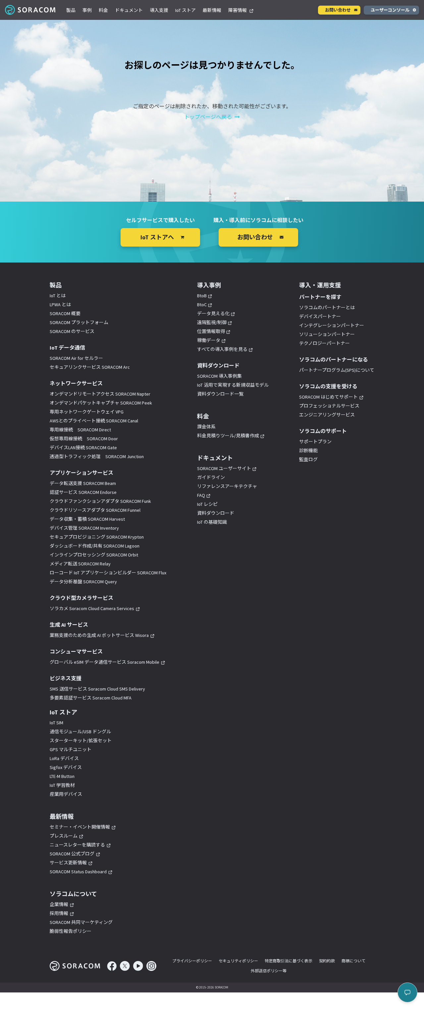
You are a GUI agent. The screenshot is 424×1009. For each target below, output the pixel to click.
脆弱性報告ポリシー (70, 931)
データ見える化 (213, 313)
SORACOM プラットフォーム (79, 322)
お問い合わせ (338, 10)
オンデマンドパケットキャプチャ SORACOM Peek (101, 403)
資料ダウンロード (215, 513)
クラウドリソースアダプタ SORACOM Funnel (95, 510)
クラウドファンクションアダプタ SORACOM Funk (100, 501)
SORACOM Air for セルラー (76, 358)
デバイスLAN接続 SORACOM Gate (83, 448)
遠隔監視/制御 (212, 322)
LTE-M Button (62, 776)
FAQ (201, 495)
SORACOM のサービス (72, 331)
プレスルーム (64, 836)
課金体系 (206, 427)
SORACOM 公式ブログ (72, 854)
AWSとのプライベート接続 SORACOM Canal (94, 421)
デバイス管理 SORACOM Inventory (84, 528)
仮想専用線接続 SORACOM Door (84, 439)
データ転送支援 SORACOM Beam (83, 483)
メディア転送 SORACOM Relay (80, 564)
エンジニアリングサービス (327, 415)
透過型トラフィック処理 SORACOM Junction (97, 456)
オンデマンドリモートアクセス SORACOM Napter (100, 394)
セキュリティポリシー (238, 960)
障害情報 (238, 10)
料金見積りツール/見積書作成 (228, 436)
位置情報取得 (211, 331)
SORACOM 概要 (65, 313)
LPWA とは (60, 305)
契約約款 (327, 960)
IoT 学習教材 (62, 785)
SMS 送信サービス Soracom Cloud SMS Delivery (97, 689)
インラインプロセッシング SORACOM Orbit (94, 555)
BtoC (202, 305)
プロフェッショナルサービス (329, 406)
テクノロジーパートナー (324, 343)
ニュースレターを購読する (77, 845)
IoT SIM (56, 723)
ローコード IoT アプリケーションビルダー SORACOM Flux (108, 573)
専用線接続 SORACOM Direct (80, 430)
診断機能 (308, 451)
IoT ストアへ (157, 237)
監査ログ (308, 459)
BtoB (202, 296)
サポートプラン (315, 442)
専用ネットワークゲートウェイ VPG (87, 412)
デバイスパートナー (320, 316)
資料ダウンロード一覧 (220, 394)
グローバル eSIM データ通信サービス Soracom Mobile (104, 662)
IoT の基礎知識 (212, 522)
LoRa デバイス (64, 758)
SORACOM (30, 10)
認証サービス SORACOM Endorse (83, 492)
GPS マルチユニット (70, 749)
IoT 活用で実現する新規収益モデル (233, 385)
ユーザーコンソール (390, 10)
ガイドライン (211, 477)
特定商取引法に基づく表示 (288, 960)
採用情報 (59, 913)
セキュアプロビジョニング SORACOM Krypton (97, 537)
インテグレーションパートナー (331, 325)
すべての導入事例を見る (222, 349)
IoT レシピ (207, 504)
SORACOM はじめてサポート (328, 397)
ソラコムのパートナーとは (327, 308)
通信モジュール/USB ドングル (80, 732)
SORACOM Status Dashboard (78, 872)
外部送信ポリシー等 (269, 970)
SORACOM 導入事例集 (219, 376)
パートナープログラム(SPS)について (336, 370)
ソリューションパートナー (327, 334)
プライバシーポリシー (192, 960)
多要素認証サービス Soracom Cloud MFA (91, 698)
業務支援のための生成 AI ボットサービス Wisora (99, 635)
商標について (353, 960)
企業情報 (59, 904)
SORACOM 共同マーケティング (81, 922)
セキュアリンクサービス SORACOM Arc (90, 367)
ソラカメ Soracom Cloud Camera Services (92, 608)
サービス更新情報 (68, 863)
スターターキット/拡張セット (81, 741)
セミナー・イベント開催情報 (80, 827)
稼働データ (208, 340)
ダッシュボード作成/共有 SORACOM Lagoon (94, 546)
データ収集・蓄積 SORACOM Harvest (87, 519)
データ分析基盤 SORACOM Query (83, 582)
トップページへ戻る (208, 117)
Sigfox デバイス (66, 767)
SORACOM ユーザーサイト (224, 468)
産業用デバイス (66, 794)
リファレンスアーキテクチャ (227, 486)
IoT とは (58, 296)
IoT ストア (185, 10)
